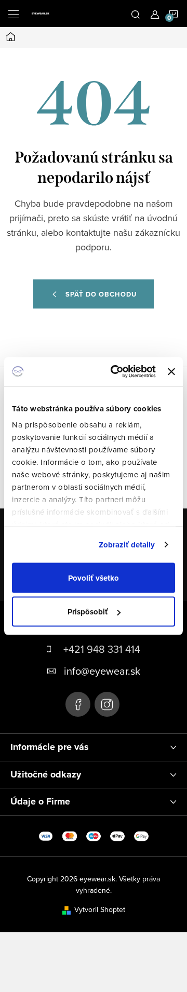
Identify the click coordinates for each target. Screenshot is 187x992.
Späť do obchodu (101, 294)
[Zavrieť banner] (171, 371)
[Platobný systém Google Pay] (141, 835)
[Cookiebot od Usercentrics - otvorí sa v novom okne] (115, 372)
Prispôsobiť (88, 612)
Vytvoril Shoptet (99, 909)
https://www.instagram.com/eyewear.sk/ (107, 704)
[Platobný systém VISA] (46, 835)
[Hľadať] (135, 13)
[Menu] (13, 13)
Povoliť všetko (93, 577)
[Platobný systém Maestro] (93, 835)
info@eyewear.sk (102, 670)
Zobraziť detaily (127, 545)
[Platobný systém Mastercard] (69, 835)
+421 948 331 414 (101, 648)
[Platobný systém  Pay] (117, 835)
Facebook (77, 704)
